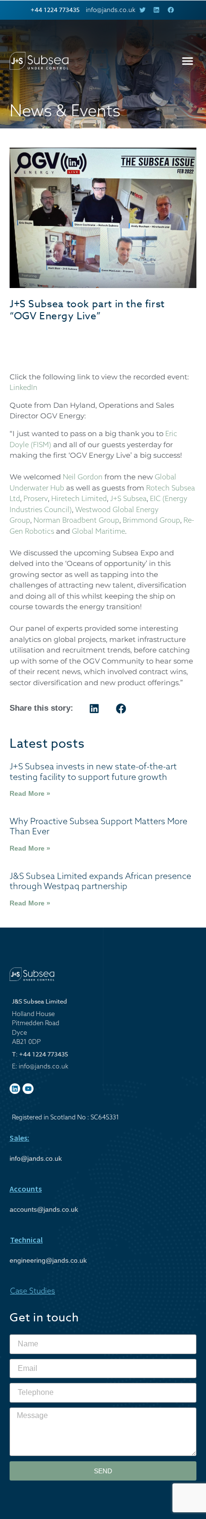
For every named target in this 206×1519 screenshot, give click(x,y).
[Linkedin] (15, 1088)
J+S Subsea (128, 498)
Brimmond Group (151, 520)
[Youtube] (28, 1088)
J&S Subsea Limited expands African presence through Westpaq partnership (100, 881)
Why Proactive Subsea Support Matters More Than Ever (98, 826)
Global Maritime (98, 531)
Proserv (35, 498)
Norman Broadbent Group (76, 520)
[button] (188, 61)
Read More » (30, 793)
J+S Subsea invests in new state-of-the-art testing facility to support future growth (93, 771)
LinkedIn (23, 387)
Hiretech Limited (79, 498)
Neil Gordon (83, 476)
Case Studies (32, 1290)
